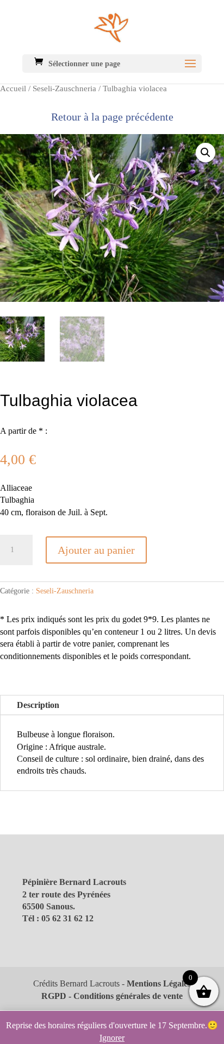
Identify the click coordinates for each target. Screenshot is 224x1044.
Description (38, 705)
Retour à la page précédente (112, 117)
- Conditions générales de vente (124, 996)
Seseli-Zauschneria (64, 88)
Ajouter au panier (96, 550)
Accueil (13, 88)
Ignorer (112, 1037)
